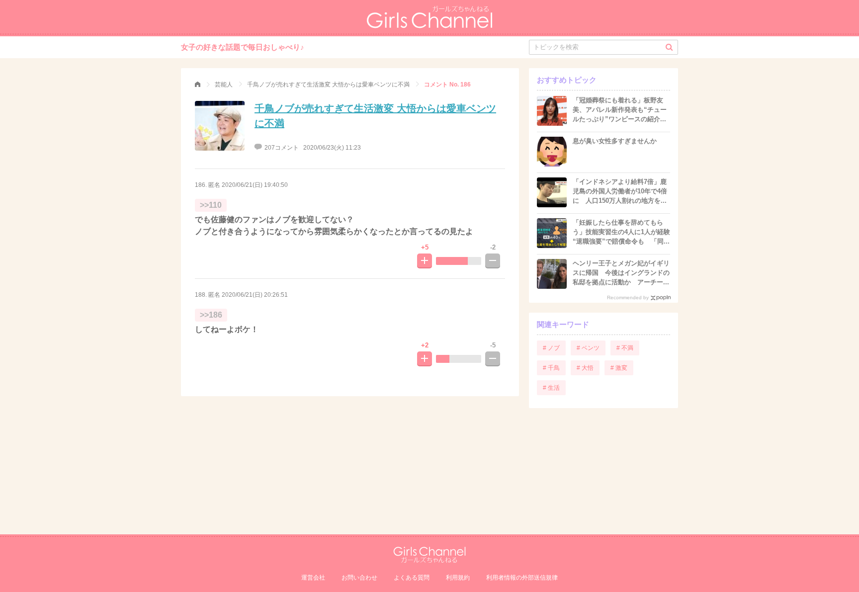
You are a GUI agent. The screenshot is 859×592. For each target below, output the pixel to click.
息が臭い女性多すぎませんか (615, 141)
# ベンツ (588, 347)
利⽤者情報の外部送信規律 (522, 577)
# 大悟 (585, 367)
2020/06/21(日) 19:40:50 (255, 184)
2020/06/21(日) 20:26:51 (255, 294)
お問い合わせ (359, 577)
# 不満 (624, 347)
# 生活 (551, 387)
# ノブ (551, 347)
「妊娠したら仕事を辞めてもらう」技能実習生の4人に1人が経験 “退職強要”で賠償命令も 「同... (625, 232)
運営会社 (313, 577)
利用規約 (458, 577)
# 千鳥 (551, 367)
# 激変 (618, 367)
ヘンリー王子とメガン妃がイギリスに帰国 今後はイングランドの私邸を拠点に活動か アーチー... (621, 272)
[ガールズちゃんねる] (197, 84)
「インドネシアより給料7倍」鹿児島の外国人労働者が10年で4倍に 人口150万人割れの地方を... (620, 191)
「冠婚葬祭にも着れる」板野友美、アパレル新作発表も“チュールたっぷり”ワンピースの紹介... (620, 109)
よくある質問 (412, 577)
